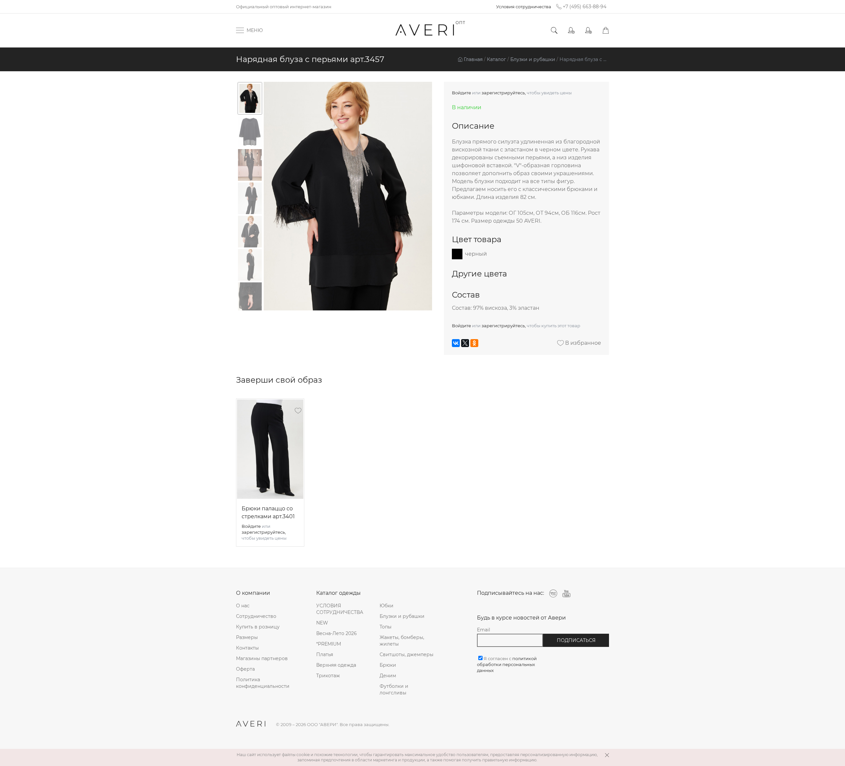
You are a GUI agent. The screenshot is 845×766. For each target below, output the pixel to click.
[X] (465, 343)
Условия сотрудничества (523, 6)
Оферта (245, 669)
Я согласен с (507, 664)
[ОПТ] (425, 30)
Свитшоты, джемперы (406, 654)
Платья (324, 654)
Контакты (247, 648)
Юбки (386, 606)
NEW (322, 623)
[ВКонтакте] (456, 343)
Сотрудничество (256, 616)
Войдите (461, 92)
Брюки (388, 665)
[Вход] (571, 30)
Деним (388, 676)
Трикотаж (328, 676)
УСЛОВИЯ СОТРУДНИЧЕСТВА (339, 609)
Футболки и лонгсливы (394, 689)
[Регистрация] (588, 30)
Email (483, 630)
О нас (243, 606)
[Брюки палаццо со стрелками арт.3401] (270, 449)
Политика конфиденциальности (262, 683)
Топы (385, 627)
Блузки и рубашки (402, 616)
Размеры (247, 637)
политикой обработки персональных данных (507, 664)
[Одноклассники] (474, 343)
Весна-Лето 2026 (336, 633)
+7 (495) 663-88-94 (584, 7)
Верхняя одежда (336, 665)
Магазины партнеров (262, 658)
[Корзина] (605, 30)
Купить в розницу (258, 627)
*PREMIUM (328, 644)
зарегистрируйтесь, (504, 92)
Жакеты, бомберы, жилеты (402, 640)
